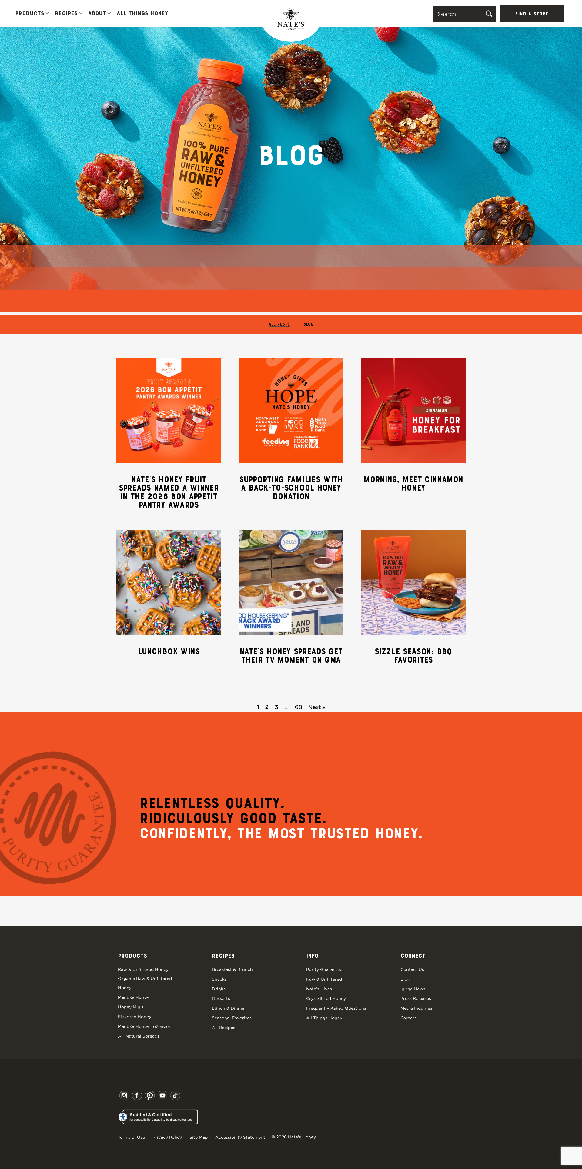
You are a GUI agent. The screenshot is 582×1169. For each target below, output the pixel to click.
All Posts (279, 324)
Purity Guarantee (324, 969)
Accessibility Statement (240, 1137)
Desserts (221, 998)
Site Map (198, 1137)
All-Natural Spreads (138, 1036)
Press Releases (415, 998)
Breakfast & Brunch (232, 969)
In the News (412, 988)
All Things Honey (142, 14)
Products (29, 14)
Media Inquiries (416, 1008)
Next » (316, 707)
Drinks (219, 988)
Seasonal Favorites (232, 1017)
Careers (408, 1017)
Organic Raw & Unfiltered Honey (145, 983)
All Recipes (223, 1027)
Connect (413, 956)
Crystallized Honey (326, 998)
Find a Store (531, 14)
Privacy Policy (167, 1137)
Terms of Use (131, 1137)
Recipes (66, 14)
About (97, 14)
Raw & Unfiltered (324, 979)
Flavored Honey (134, 1016)
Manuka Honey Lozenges (144, 1026)
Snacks (219, 979)
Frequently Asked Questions (336, 1008)
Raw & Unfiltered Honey (143, 969)
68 (298, 707)
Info (312, 956)
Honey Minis (131, 1007)
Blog (308, 324)
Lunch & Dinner (228, 1008)
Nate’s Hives (319, 988)
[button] (47, 13)
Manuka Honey (133, 997)
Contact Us (412, 969)
